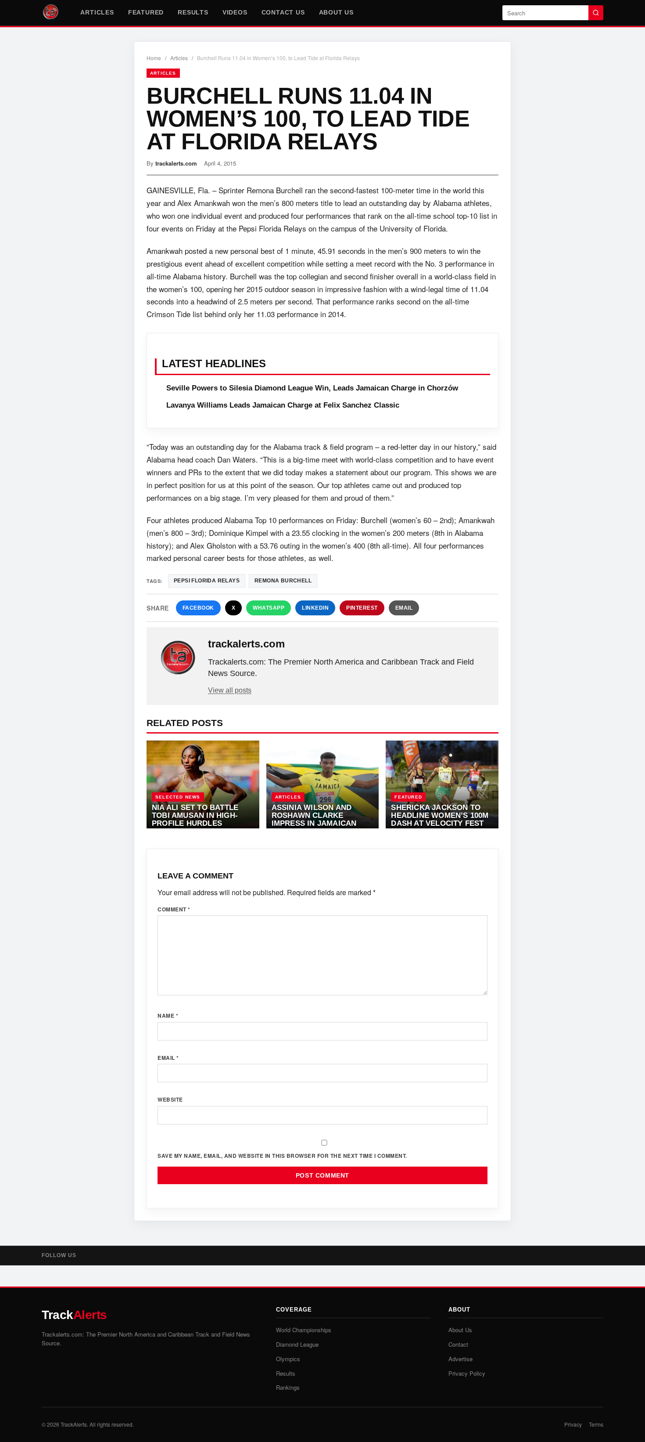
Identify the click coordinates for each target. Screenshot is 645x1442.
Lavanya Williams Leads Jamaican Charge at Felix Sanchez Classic (282, 405)
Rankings (288, 1387)
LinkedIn (315, 608)
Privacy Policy (466, 1373)
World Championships (303, 1330)
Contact (458, 1344)
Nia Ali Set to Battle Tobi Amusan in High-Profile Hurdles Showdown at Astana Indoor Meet (197, 823)
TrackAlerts (74, 1424)
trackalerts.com (176, 163)
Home (154, 57)
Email (404, 608)
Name (168, 1015)
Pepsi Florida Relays (207, 581)
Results (193, 12)
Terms (596, 1424)
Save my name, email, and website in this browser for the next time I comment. (282, 1156)
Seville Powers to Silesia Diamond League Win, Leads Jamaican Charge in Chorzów (312, 388)
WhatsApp (268, 608)
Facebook (198, 608)
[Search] (595, 12)
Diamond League (297, 1344)
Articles (97, 12)
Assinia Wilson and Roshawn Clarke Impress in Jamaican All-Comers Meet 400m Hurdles (318, 823)
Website (170, 1099)
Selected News (178, 797)
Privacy (573, 1424)
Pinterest (362, 608)
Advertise (460, 1359)
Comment (174, 909)
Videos (234, 12)
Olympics (288, 1359)
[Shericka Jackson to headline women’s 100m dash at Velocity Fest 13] (442, 784)
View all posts (229, 690)
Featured (146, 12)
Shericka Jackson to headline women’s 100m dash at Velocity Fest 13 (439, 819)
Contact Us (283, 12)
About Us (336, 12)
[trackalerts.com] (178, 658)
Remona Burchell (283, 581)
